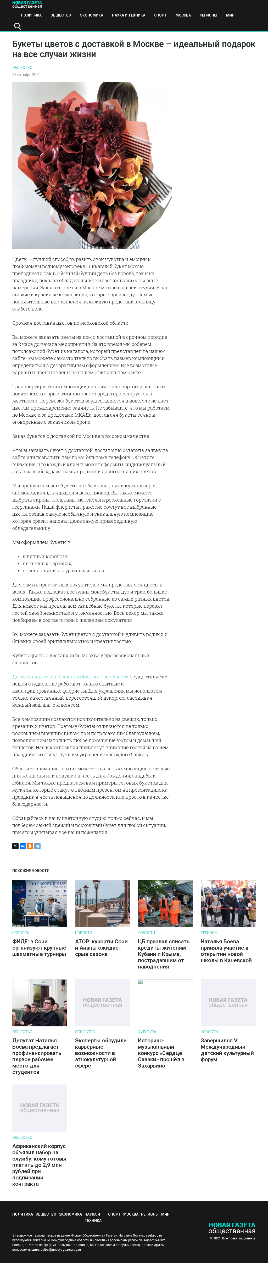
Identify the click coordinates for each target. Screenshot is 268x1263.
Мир (230, 15)
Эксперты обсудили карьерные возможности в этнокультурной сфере (101, 1053)
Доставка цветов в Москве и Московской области (70, 676)
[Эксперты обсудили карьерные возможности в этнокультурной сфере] (102, 1025)
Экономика (91, 15)
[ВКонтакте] (23, 846)
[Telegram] (37, 846)
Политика (31, 15)
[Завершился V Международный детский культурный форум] (228, 1025)
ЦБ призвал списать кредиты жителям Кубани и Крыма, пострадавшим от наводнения (163, 954)
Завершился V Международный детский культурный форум (227, 1050)
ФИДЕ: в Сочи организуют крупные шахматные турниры (39, 947)
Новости (20, 933)
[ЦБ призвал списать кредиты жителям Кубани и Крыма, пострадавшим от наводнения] (165, 926)
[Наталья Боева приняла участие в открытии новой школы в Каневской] (228, 926)
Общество (61, 15)
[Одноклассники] (30, 846)
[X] (15, 846)
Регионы (208, 15)
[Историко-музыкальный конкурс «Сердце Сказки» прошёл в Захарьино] (165, 1025)
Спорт (160, 15)
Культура (147, 1032)
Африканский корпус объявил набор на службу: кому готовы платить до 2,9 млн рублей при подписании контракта (39, 1165)
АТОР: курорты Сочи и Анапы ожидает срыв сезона (101, 947)
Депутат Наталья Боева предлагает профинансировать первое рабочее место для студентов (36, 1056)
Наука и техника (128, 15)
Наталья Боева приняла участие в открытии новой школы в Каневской (226, 950)
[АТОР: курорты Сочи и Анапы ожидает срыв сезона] (102, 926)
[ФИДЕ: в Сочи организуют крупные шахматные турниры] (39, 926)
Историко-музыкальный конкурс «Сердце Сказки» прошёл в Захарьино (161, 1053)
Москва (183, 15)
